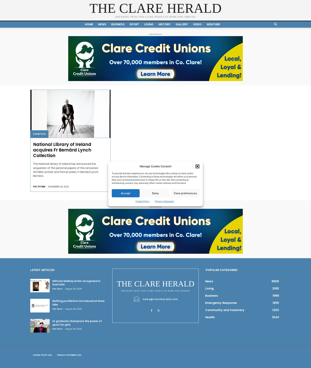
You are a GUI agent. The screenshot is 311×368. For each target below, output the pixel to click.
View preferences (185, 193)
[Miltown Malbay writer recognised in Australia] (40, 286)
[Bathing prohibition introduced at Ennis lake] (40, 305)
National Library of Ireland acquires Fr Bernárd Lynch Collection (62, 149)
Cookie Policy (143, 201)
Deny (155, 193)
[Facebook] (151, 310)
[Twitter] (158, 310)
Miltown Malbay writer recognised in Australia (76, 282)
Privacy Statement (164, 201)
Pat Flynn (39, 186)
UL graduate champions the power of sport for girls (77, 322)
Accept (125, 193)
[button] (197, 166)
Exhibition (39, 133)
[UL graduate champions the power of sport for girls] (40, 326)
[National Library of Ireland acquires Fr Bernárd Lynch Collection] (70, 114)
